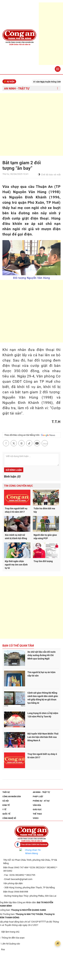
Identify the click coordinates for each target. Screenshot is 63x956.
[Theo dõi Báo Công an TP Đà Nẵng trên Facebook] (31, 844)
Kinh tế (6, 805)
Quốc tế (6, 814)
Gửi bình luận (14, 470)
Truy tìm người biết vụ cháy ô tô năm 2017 (16, 510)
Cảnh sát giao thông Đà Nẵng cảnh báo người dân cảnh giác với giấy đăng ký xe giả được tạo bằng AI (42, 697)
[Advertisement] (31, 124)
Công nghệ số (9, 818)
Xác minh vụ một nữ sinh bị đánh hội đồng (16, 537)
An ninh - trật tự (16, 88)
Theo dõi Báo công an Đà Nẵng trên (22, 435)
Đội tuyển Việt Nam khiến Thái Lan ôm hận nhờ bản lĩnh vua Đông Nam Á (42, 737)
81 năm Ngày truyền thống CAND (41, 82)
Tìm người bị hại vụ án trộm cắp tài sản (41, 674)
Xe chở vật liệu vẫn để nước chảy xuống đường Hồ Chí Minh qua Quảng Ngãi (41, 655)
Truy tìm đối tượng (43, 561)
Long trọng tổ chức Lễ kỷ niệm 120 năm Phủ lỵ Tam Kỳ (42, 715)
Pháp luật (38, 797)
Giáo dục (37, 810)
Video (35, 818)
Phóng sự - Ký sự (41, 801)
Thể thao (37, 814)
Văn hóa (37, 805)
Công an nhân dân (11, 797)
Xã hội (5, 801)
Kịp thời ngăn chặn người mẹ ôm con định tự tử (16, 564)
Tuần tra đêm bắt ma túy (44, 510)
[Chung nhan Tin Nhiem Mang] (31, 851)
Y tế (4, 810)
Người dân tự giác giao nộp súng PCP (45, 537)
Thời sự (6, 792)
